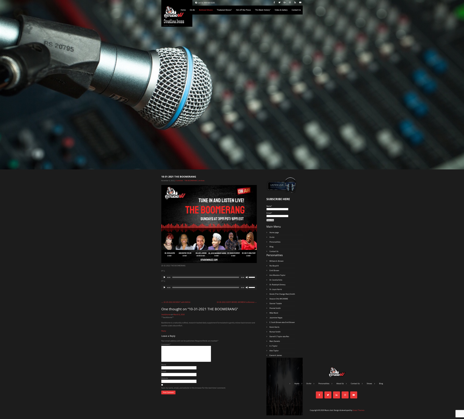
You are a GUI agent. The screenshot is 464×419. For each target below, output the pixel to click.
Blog (271, 246)
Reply (163, 331)
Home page (274, 232)
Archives (201, 180)
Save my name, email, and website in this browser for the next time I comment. (193, 388)
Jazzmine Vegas (275, 317)
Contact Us (296, 10)
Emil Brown (274, 270)
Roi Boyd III (274, 265)
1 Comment (179, 180)
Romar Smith (274, 331)
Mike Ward (273, 313)
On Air (192, 10)
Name (163, 364)
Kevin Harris (274, 327)
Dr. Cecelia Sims (275, 280)
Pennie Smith (275, 308)
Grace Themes (358, 410)
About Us (340, 383)
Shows (369, 383)
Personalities (274, 242)
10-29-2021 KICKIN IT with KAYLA (175, 302)
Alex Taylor (274, 350)
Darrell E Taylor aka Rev (279, 336)
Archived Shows (206, 10)
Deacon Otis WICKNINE (278, 298)
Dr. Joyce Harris (275, 289)
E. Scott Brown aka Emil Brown (282, 322)
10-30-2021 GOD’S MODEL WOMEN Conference (237, 302)
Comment (166, 344)
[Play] (164, 277)
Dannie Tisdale (275, 303)
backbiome (165, 314)
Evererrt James (275, 355)
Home (183, 10)
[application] (209, 277)
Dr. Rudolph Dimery (277, 284)
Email (163, 371)
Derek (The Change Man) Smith (282, 294)
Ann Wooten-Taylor (277, 275)
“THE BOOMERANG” (191, 180)
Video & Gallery (281, 10)
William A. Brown (276, 261)
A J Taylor (273, 346)
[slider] (252, 277)
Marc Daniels (274, 341)
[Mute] (247, 277)
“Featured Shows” (224, 10)
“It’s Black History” (263, 10)
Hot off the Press (243, 10)
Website (164, 378)
